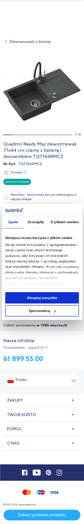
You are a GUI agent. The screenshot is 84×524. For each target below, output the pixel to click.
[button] (7, 134)
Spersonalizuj (39, 311)
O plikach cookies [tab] (65, 222)
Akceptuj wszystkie (42, 298)
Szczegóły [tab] (36, 222)
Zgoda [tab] (13, 222)
